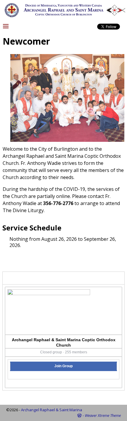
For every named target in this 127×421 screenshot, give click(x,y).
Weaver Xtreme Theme (103, 415)
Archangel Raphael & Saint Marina (51, 409)
